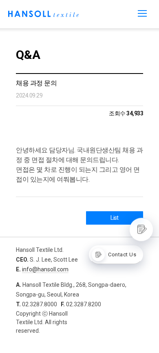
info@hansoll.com (45, 269)
